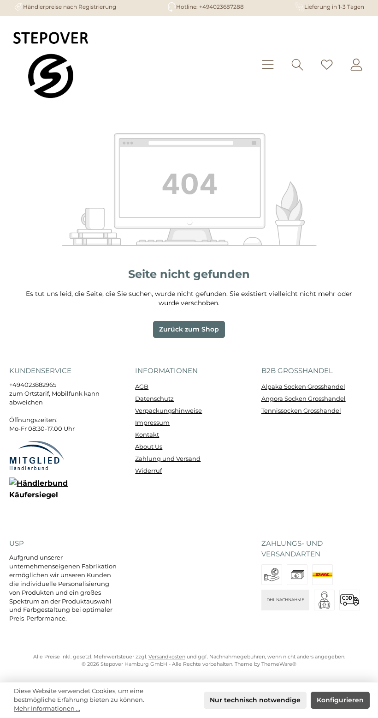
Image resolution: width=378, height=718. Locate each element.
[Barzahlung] (297, 574)
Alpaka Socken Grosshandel (303, 386)
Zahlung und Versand (168, 458)
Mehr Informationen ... (47, 708)
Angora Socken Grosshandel (303, 398)
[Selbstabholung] (324, 600)
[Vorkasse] (271, 574)
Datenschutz (154, 398)
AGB (141, 386)
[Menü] (267, 64)
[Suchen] (297, 64)
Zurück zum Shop (189, 329)
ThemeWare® (278, 664)
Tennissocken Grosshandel (301, 410)
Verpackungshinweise (168, 410)
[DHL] (322, 574)
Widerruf (148, 470)
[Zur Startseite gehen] (50, 64)
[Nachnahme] (349, 600)
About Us (148, 446)
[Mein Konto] (356, 64)
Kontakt (147, 434)
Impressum (152, 422)
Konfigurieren (340, 700)
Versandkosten (166, 657)
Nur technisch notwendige (255, 700)
